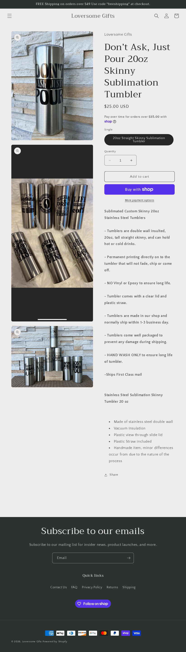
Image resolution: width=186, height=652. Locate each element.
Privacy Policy (92, 587)
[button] (10, 16)
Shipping (129, 587)
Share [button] (114, 475)
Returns (112, 587)
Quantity (110, 151)
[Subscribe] (129, 558)
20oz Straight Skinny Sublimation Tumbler (139, 139)
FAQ (74, 587)
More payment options (139, 200)
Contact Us (58, 587)
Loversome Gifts (32, 641)
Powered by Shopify (55, 641)
